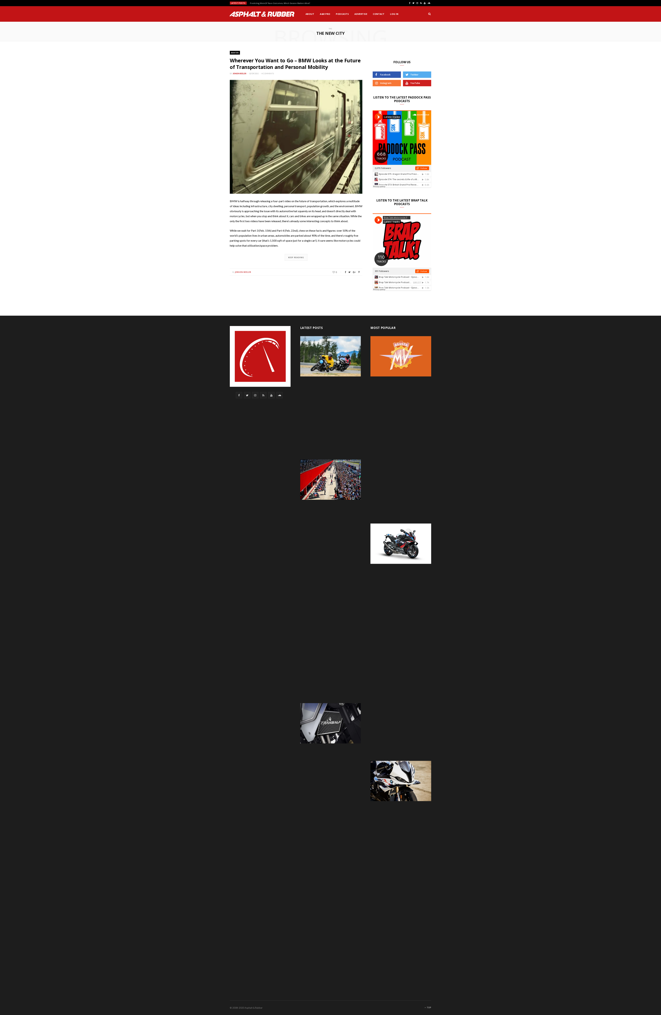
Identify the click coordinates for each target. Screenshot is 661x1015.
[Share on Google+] (354, 272)
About (310, 13)
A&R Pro (325, 13)
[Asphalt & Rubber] (262, 14)
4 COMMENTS (267, 73)
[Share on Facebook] (345, 272)
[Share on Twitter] (349, 272)
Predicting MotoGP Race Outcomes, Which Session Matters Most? (280, 3)
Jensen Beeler (239, 73)
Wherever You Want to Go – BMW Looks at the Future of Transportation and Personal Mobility (295, 63)
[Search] (429, 14)
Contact (378, 13)
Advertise (360, 13)
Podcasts (342, 13)
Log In (394, 13)
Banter (235, 52)
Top (428, 1007)
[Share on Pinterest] (359, 272)
